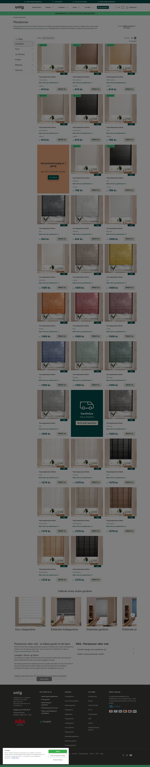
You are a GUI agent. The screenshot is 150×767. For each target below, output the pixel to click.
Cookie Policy (15, 758)
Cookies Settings (57, 759)
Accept (58, 751)
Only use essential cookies (57, 755)
